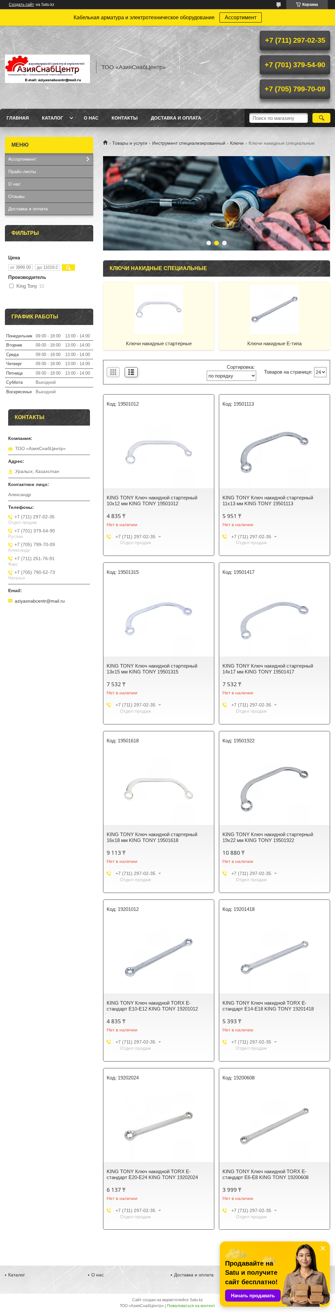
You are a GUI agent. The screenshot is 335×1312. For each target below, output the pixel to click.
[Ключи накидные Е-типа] (274, 309)
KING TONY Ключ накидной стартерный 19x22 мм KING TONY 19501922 (267, 837)
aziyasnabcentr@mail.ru (40, 601)
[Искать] (321, 118)
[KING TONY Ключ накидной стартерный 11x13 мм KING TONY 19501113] (274, 452)
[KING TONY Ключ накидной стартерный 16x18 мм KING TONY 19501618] (159, 789)
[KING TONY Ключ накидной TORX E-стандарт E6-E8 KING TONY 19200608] (274, 1126)
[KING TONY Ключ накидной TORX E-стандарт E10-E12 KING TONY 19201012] (159, 958)
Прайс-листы (22, 171)
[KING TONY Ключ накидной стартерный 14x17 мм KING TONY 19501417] (274, 620)
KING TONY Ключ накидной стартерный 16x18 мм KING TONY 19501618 (152, 837)
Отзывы (16, 196)
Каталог (52, 118)
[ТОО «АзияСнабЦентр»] (47, 67)
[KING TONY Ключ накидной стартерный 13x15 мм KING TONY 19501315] (159, 620)
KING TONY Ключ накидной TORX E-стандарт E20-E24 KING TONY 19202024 (152, 1174)
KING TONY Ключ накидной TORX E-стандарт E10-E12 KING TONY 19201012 (152, 1006)
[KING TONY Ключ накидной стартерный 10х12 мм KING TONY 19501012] (159, 452)
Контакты (125, 118)
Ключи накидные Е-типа (274, 343)
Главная (18, 118)
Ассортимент (240, 17)
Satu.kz (196, 1300)
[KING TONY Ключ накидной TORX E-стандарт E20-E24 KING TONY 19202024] (159, 1126)
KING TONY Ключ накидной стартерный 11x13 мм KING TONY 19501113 (267, 500)
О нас (91, 118)
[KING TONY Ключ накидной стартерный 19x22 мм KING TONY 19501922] (274, 789)
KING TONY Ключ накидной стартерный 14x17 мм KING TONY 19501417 (267, 668)
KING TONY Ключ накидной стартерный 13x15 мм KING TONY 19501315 (152, 668)
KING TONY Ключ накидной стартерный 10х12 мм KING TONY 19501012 (152, 500)
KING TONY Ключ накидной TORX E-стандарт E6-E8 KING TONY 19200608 (265, 1174)
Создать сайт (21, 4)
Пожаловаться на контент (191, 1306)
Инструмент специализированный (188, 143)
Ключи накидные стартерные (159, 343)
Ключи (237, 143)
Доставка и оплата (176, 118)
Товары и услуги (129, 143)
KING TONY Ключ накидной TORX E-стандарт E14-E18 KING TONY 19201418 (268, 1006)
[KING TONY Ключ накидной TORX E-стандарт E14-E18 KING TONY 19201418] (274, 958)
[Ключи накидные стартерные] (158, 309)
